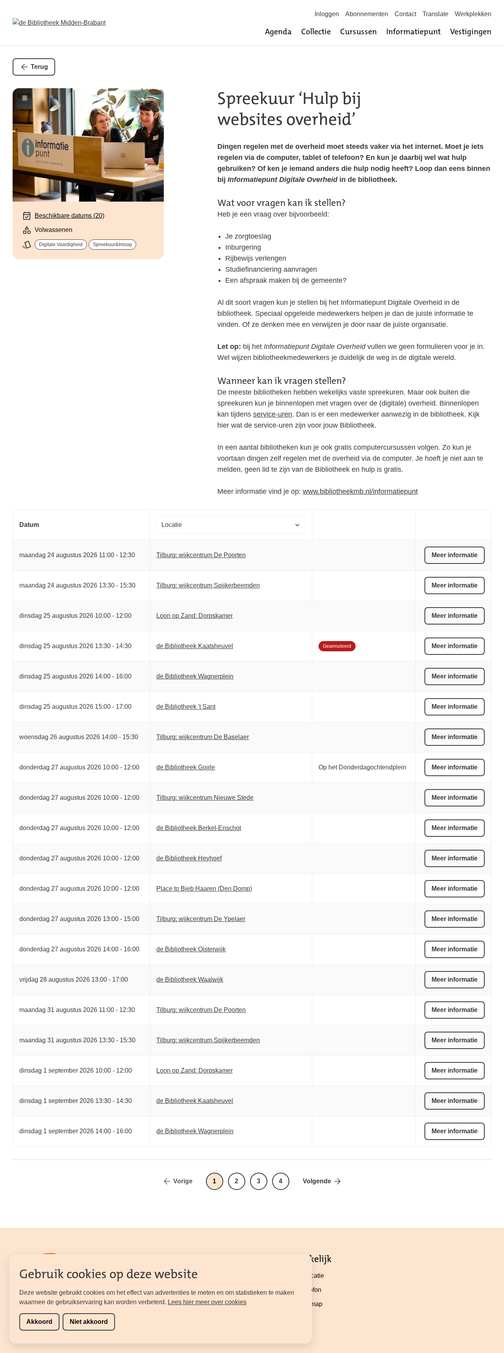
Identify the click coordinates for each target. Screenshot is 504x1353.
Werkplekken (473, 14)
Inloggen (327, 14)
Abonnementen (366, 14)
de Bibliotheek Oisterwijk (191, 949)
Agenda (278, 31)
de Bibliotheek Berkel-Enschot (198, 828)
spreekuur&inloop (112, 244)
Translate (435, 14)
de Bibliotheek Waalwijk (189, 979)
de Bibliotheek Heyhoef (189, 858)
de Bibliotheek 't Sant (185, 706)
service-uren (272, 414)
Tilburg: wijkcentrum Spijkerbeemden (208, 585)
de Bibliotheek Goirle (185, 767)
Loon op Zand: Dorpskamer (194, 615)
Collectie (316, 31)
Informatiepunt (413, 31)
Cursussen (358, 31)
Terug (39, 66)
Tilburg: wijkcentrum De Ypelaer (200, 919)
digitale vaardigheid (61, 244)
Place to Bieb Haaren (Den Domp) (204, 888)
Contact (405, 14)
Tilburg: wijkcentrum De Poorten (201, 555)
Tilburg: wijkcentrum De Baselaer (202, 737)
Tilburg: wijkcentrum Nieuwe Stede (205, 797)
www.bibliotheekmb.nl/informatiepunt (360, 491)
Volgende (317, 1181)
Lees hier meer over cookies (207, 1302)
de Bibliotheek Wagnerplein (194, 676)
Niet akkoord (89, 1321)
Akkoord (39, 1321)
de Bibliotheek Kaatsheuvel (194, 646)
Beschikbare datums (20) (69, 215)
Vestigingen (470, 31)
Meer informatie (455, 555)
